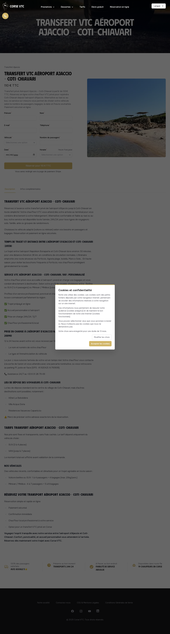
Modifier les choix (102, 337)
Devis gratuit (98, 7)
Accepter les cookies (100, 343)
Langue (157, 6)
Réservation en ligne (119, 7)
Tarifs (82, 7)
